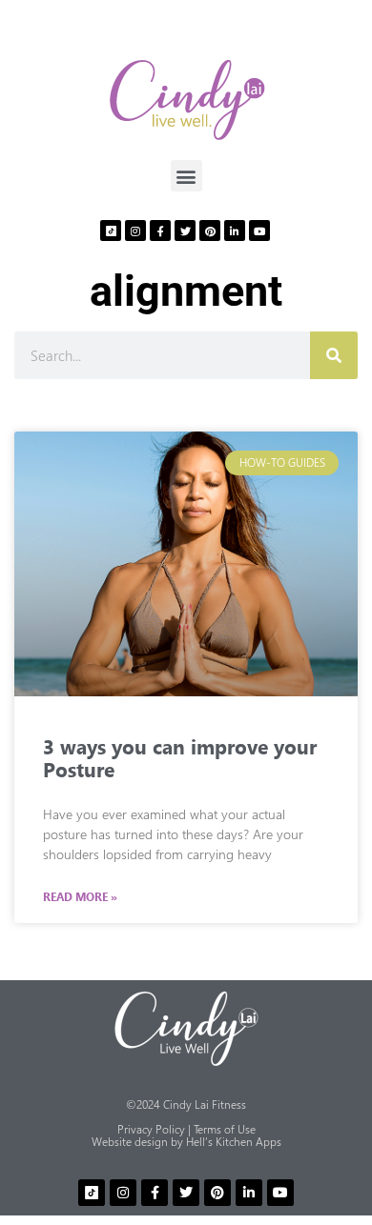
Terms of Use (225, 1129)
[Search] (334, 355)
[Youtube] (259, 230)
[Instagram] (135, 230)
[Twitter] (185, 230)
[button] (186, 175)
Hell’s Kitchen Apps (233, 1142)
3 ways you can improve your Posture (180, 757)
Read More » (80, 897)
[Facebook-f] (160, 230)
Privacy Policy (151, 1129)
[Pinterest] (209, 230)
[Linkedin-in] (234, 230)
